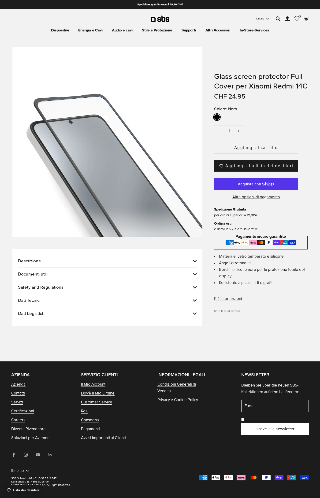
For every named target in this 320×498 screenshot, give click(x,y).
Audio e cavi (122, 30)
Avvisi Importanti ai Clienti (103, 437)
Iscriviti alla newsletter (275, 428)
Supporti (189, 30)
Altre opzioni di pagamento (256, 197)
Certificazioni (22, 411)
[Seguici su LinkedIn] (50, 454)
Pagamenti (90, 428)
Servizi (17, 402)
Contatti (18, 393)
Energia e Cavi (90, 30)
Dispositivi (60, 30)
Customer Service (96, 402)
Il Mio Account (93, 384)
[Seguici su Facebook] (13, 454)
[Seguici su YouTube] (38, 454)
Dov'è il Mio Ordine (98, 393)
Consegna (90, 420)
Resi (84, 411)
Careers (18, 420)
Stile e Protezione (157, 30)
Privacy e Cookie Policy (177, 399)
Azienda (18, 384)
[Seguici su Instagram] (25, 454)
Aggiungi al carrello (256, 147)
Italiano (260, 18)
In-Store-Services (254, 30)
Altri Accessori (217, 30)
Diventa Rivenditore (28, 428)
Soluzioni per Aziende (30, 437)
